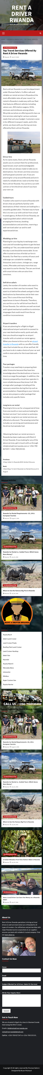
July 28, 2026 (14, 862)
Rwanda (7, 57)
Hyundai (6, 659)
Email (4, 975)
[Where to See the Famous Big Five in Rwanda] (21, 574)
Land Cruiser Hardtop (10, 651)
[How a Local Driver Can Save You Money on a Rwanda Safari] (21, 881)
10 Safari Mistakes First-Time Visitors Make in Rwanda (21, 860)
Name (5, 967)
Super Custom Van (9, 680)
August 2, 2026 (15, 518)
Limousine (6, 672)
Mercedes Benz (8, 668)
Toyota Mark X (8, 664)
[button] (3, 33)
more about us (10, 935)
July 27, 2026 (14, 902)
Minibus (6, 676)
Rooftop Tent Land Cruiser (12, 647)
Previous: (19, 460)
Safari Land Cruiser (9, 639)
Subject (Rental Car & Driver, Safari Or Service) (19, 984)
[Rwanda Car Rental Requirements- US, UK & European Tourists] (21, 497)
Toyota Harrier (8, 684)
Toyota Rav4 (7, 635)
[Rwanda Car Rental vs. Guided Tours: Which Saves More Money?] (21, 536)
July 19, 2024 (15, 57)
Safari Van (6, 655)
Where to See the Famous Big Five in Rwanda (19, 591)
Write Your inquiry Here (11, 993)
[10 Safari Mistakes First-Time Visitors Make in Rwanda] (21, 843)
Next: (21, 469)
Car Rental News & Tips (10, 48)
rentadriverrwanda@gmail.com (12, 1032)
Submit (6, 1011)
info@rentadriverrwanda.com (17, 1028)
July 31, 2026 (14, 557)
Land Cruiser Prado (10, 643)
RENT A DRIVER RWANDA (21, 14)
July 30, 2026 (14, 593)
